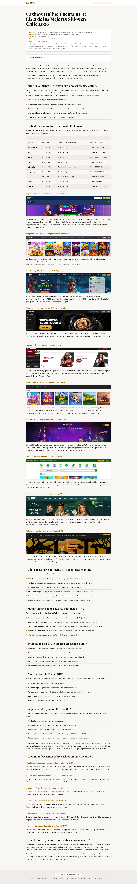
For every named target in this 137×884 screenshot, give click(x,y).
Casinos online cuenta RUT (102, 3)
